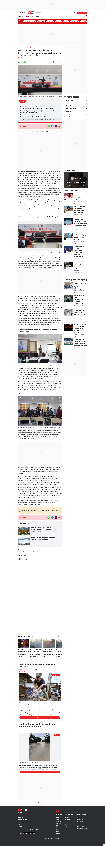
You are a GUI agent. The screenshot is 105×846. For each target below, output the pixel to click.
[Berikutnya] (62, 635)
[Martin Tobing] (19, 558)
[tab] (23, 101)
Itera (45, 175)
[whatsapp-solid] (48, 126)
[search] (75, 13)
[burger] (86, 16)
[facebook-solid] (52, 126)
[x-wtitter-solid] (56, 126)
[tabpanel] (40, 113)
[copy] (59, 126)
